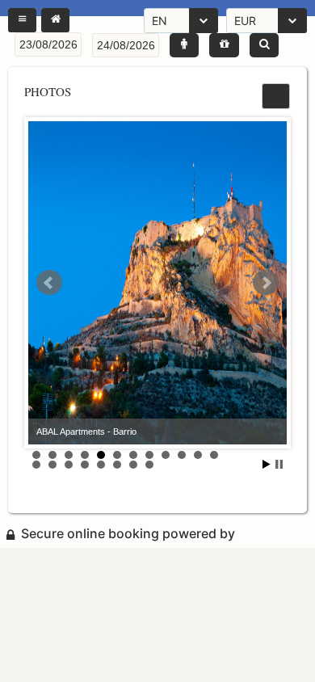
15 (69, 465)
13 (36, 465)
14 (52, 465)
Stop (279, 464)
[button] (22, 20)
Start (266, 464)
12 (214, 455)
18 (117, 465)
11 (198, 455)
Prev (49, 283)
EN (159, 20)
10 (182, 455)
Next (266, 283)
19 (133, 465)
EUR (245, 20)
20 (149, 465)
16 (85, 465)
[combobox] (181, 20)
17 (101, 465)
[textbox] (48, 44)
